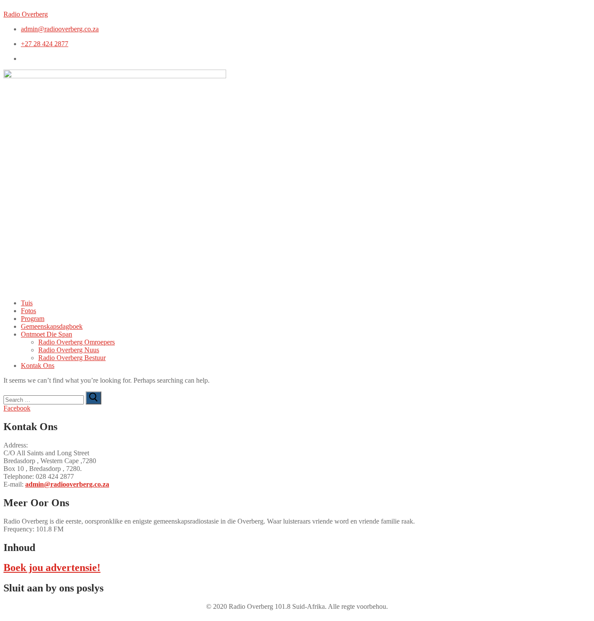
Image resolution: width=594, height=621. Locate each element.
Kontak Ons (37, 365)
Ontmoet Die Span (46, 334)
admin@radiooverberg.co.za (67, 484)
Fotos (28, 310)
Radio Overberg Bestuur (72, 357)
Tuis (27, 303)
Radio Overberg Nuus (68, 350)
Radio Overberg (25, 14)
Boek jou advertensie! (51, 567)
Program (32, 318)
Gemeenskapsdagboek (52, 326)
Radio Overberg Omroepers (76, 342)
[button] (306, 334)
